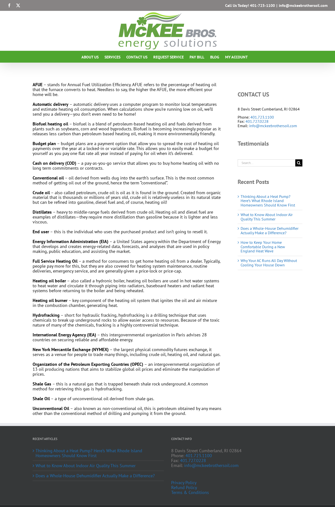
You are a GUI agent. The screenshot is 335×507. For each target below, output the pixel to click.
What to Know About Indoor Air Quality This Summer (267, 216)
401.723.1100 (262, 117)
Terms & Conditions (190, 492)
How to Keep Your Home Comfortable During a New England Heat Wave (263, 247)
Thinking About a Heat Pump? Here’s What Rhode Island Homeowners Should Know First (268, 201)
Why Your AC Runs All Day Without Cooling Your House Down (269, 262)
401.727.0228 (257, 121)
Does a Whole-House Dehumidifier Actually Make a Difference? (269, 230)
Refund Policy (184, 487)
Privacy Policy (183, 482)
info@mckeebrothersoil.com (303, 5)
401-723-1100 (262, 5)
